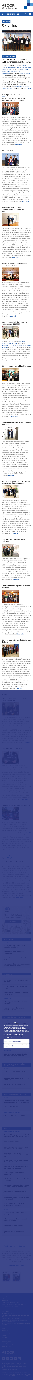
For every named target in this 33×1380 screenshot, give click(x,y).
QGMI (9, 69)
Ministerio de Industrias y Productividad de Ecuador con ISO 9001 (14, 209)
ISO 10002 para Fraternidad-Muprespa (16, 366)
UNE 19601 (27, 88)
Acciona (21, 67)
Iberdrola (28, 67)
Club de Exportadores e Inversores (14, 66)
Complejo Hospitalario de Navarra (13, 342)
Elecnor (4, 69)
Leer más (18, 144)
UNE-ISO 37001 (25, 73)
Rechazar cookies (16, 1046)
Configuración (8, 1037)
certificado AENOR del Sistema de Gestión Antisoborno (15, 71)
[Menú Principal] (30, 14)
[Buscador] (26, 14)
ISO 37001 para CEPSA (10, 151)
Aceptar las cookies (16, 1041)
